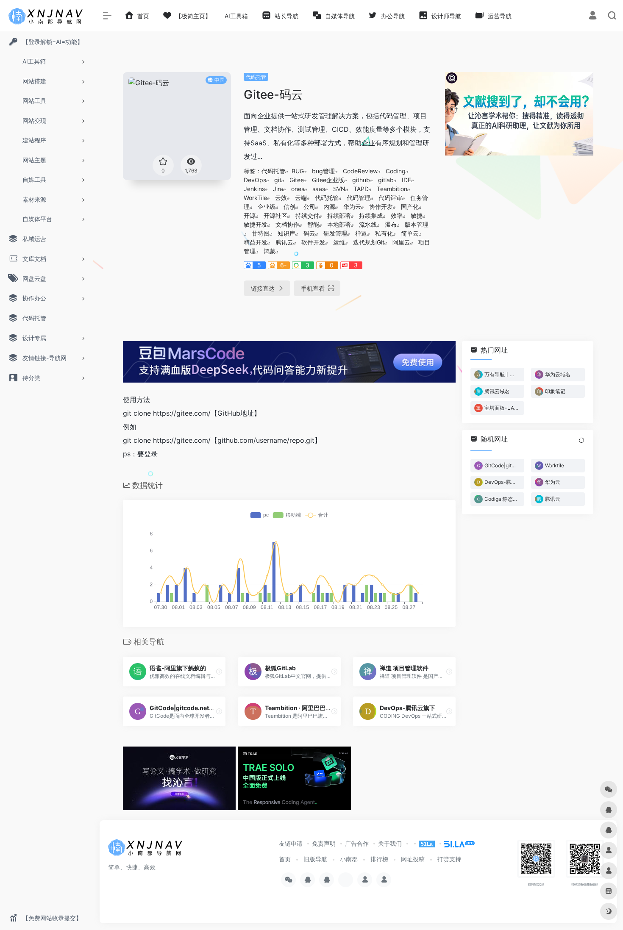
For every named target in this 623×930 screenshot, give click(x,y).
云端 (301, 197)
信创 (289, 206)
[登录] (592, 16)
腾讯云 (284, 242)
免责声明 (324, 843)
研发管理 (335, 233)
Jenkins (254, 188)
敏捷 (417, 215)
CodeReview (360, 171)
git (277, 179)
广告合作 (357, 843)
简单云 (410, 233)
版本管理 (416, 224)
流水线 (368, 224)
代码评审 (390, 197)
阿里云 (401, 242)
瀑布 (391, 224)
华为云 (352, 206)
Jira (278, 188)
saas (318, 188)
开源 (250, 215)
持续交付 (307, 215)
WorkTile (255, 197)
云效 (281, 197)
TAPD (361, 188)
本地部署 (339, 224)
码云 (309, 233)
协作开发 (381, 206)
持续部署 (339, 215)
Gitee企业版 (328, 179)
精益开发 (255, 242)
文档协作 (287, 224)
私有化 (384, 233)
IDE (406, 179)
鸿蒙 (269, 251)
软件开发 (313, 242)
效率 (397, 215)
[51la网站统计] (456, 843)
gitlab (386, 179)
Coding (396, 171)
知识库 (286, 233)
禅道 (361, 233)
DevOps (255, 179)
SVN (339, 188)
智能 (313, 224)
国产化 (410, 206)
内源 (329, 206)
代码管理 (358, 197)
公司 (309, 206)
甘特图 (261, 233)
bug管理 (323, 171)
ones (297, 188)
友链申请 (291, 843)
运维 (339, 242)
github (361, 179)
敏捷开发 (255, 224)
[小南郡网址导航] (146, 850)
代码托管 (256, 77)
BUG (298, 171)
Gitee (296, 179)
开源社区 (275, 215)
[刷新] (581, 440)
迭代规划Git (368, 242)
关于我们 (390, 843)
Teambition (392, 188)
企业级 (266, 206)
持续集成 (371, 215)
